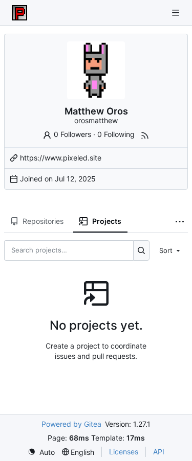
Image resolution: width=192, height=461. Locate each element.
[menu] (170, 250)
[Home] (19, 13)
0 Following (116, 134)
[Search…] (141, 250)
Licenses (123, 451)
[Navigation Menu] (176, 12)
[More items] (180, 222)
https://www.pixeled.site (60, 157)
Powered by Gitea (71, 424)
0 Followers (72, 134)
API (158, 451)
